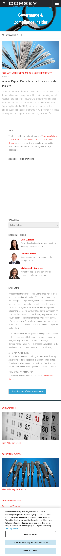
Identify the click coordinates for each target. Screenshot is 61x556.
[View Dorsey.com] (23, 7)
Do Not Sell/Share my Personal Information (30, 542)
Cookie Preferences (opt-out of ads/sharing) (27, 391)
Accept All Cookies (30, 551)
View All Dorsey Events (11, 443)
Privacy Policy (12, 528)
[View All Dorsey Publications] (30, 486)
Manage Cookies (30, 534)
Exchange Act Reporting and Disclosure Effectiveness (27, 73)
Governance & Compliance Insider (30, 18)
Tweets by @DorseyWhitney (14, 506)
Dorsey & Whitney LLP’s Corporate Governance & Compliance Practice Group (33, 139)
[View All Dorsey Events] (30, 439)
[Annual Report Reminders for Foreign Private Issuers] (30, 55)
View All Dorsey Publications (14, 489)
